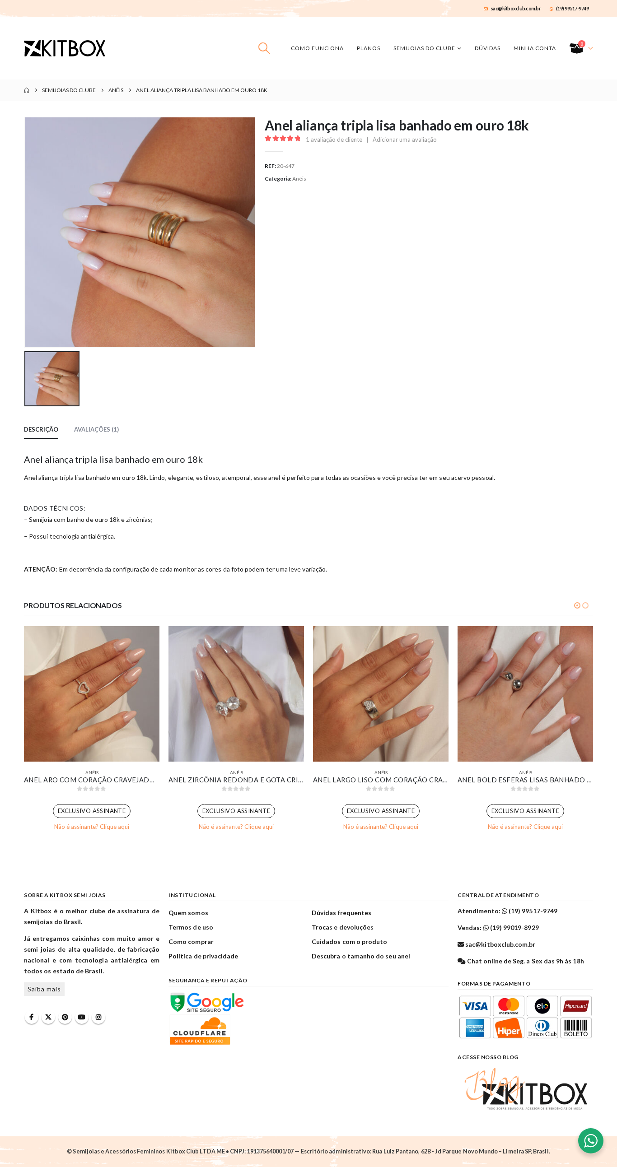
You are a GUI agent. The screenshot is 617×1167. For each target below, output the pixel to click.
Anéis (299, 178)
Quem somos (188, 912)
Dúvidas (487, 48)
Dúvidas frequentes (341, 912)
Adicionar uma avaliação (405, 139)
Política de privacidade (203, 956)
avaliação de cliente (334, 139)
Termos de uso (190, 927)
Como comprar (191, 941)
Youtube (82, 1017)
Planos (368, 48)
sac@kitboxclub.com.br (516, 8)
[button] (264, 48)
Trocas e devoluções (343, 927)
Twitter (48, 1017)
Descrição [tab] (41, 429)
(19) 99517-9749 (572, 8)
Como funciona (317, 48)
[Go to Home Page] (26, 90)
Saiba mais (44, 989)
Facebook (31, 1017)
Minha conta (535, 48)
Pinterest (65, 1017)
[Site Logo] (64, 48)
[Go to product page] (91, 694)
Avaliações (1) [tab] (96, 429)
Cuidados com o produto (349, 941)
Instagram (98, 1017)
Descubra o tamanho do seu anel (361, 956)
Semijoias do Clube (424, 48)
